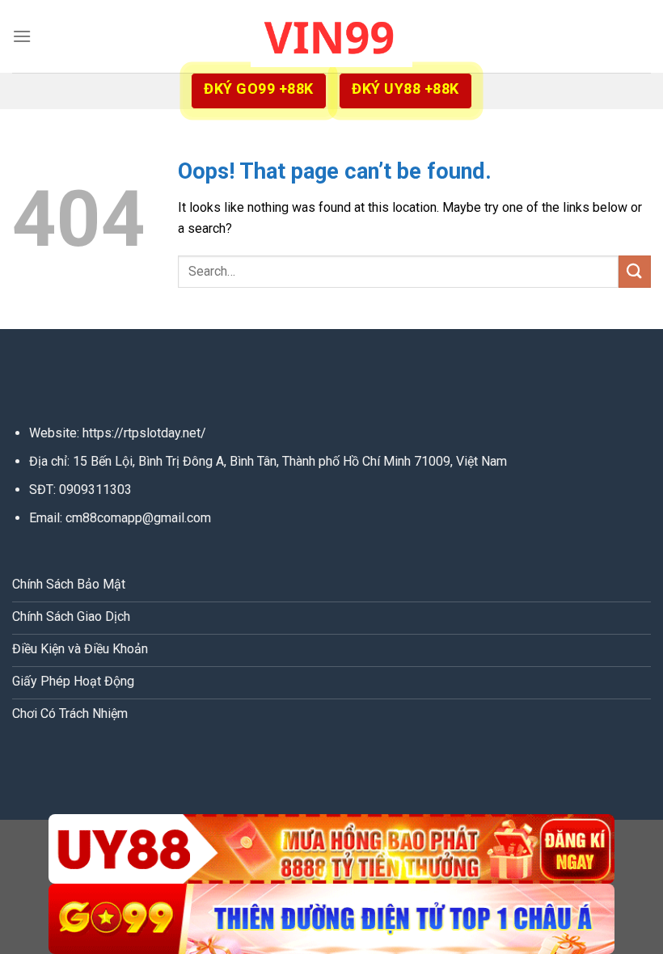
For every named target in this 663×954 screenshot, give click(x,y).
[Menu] (22, 36)
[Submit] (635, 271)
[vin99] (331, 36)
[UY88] (331, 849)
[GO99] (331, 919)
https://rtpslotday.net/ (144, 433)
